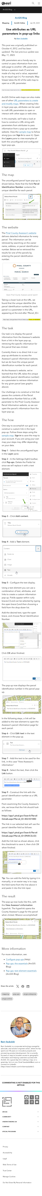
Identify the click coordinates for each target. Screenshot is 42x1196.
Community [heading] (6, 1117)
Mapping (5, 23)
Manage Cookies (9, 1177)
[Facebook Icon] (22, 987)
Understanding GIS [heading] (9, 1121)
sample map (25, 132)
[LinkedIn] (37, 1097)
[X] (32, 1097)
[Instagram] (32, 1102)
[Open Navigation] (39, 3)
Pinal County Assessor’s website (21, 233)
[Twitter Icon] (17, 987)
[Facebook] (26, 1097)
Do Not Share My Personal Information (17, 1183)
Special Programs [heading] (9, 1131)
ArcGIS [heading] (4, 1112)
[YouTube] (37, 1102)
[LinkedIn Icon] (28, 987)
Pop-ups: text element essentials (21, 971)
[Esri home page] (6, 3)
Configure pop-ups (15, 959)
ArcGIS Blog (7, 10)
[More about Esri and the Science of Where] (7, 1102)
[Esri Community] (26, 1102)
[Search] (33, 3)
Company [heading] (5, 1126)
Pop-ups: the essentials (17, 963)
